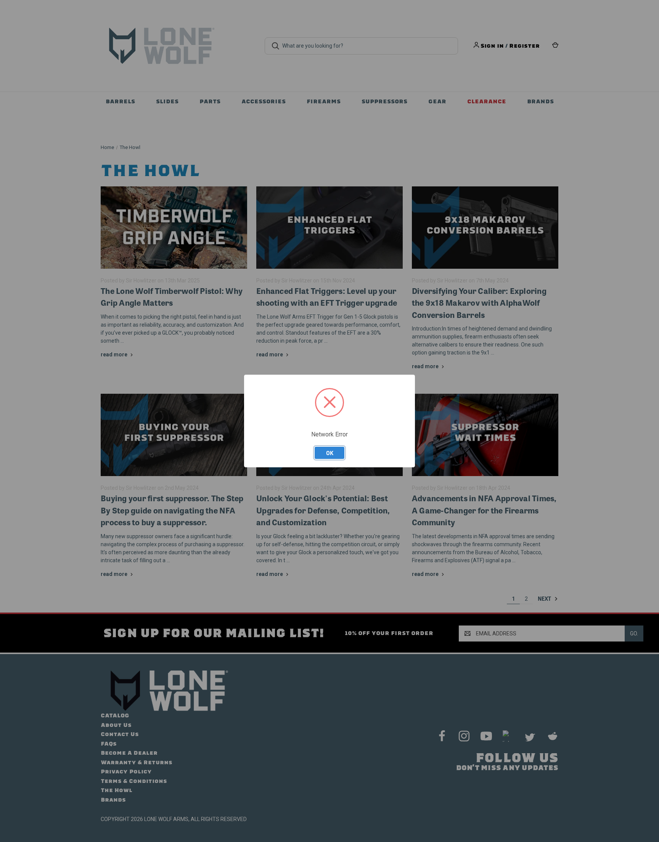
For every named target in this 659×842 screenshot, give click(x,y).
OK (329, 452)
